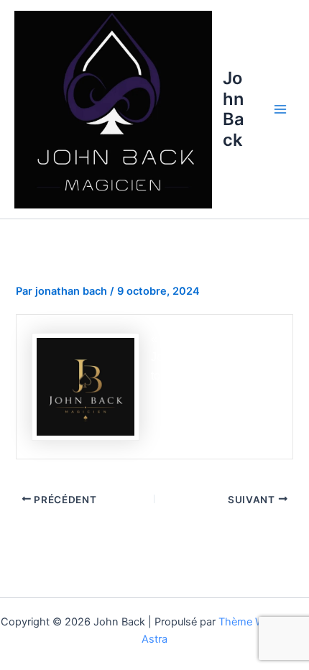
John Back (233, 109)
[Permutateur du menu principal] (280, 109)
